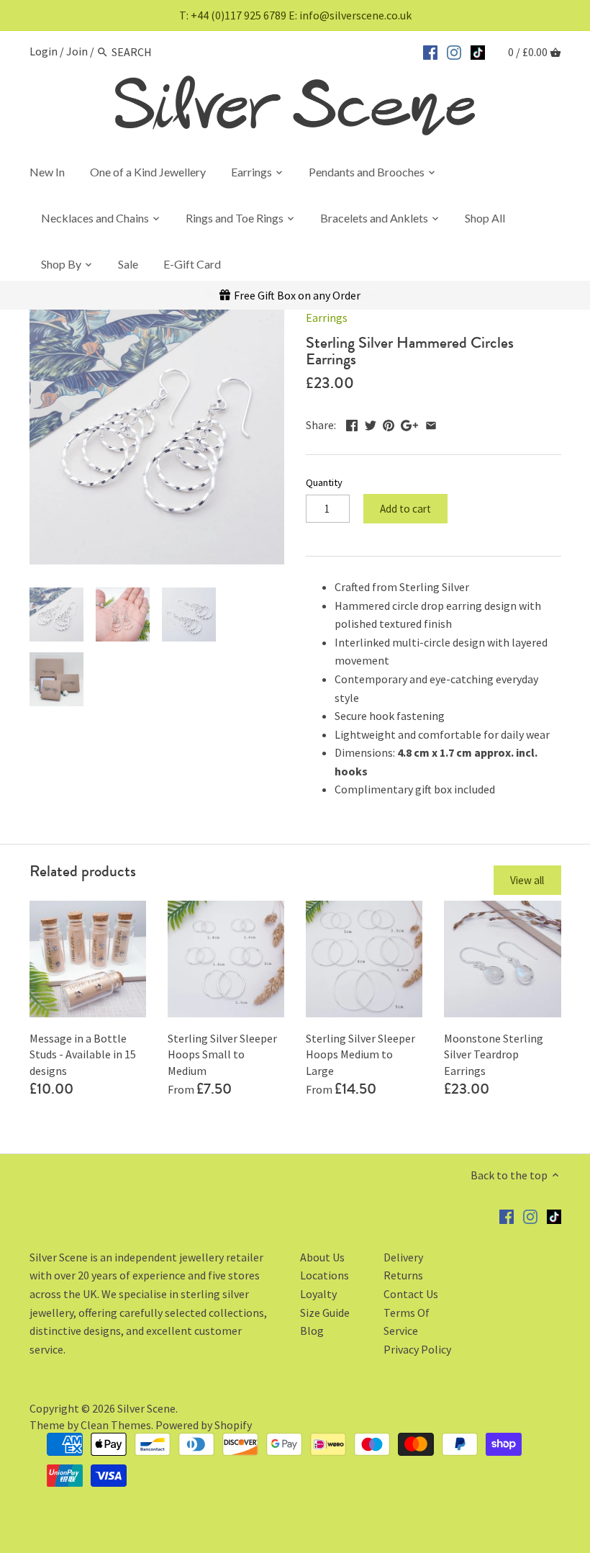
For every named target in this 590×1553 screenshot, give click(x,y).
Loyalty (318, 1294)
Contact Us (411, 1294)
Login (44, 52)
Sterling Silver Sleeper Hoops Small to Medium (222, 1054)
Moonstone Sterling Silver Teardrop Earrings (493, 1054)
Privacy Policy (417, 1349)
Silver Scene (146, 1408)
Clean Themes (116, 1425)
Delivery (403, 1257)
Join (77, 52)
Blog (312, 1330)
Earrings (327, 317)
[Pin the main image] (388, 423)
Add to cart (405, 509)
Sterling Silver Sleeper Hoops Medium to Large (360, 1054)
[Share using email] (431, 423)
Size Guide (325, 1312)
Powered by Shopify (203, 1425)
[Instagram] (454, 50)
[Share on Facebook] (352, 423)
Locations (324, 1275)
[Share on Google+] (409, 423)
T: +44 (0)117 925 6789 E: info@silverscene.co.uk (295, 15)
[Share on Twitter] (370, 423)
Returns (403, 1275)
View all (527, 880)
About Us (322, 1257)
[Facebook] (430, 50)
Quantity (324, 483)
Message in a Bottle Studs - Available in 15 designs (83, 1054)
